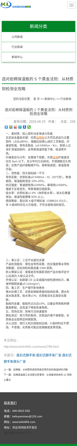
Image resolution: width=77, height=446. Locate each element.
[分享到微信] (29, 127)
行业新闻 (17, 46)
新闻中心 (17, 57)
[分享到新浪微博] (15, 127)
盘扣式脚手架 (25, 355)
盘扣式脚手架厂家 (48, 355)
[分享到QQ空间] (11, 127)
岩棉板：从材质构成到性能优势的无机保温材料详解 (40, 369)
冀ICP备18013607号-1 (18, 433)
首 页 (36, 98)
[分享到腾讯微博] (20, 127)
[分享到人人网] (24, 127)
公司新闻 (17, 36)
